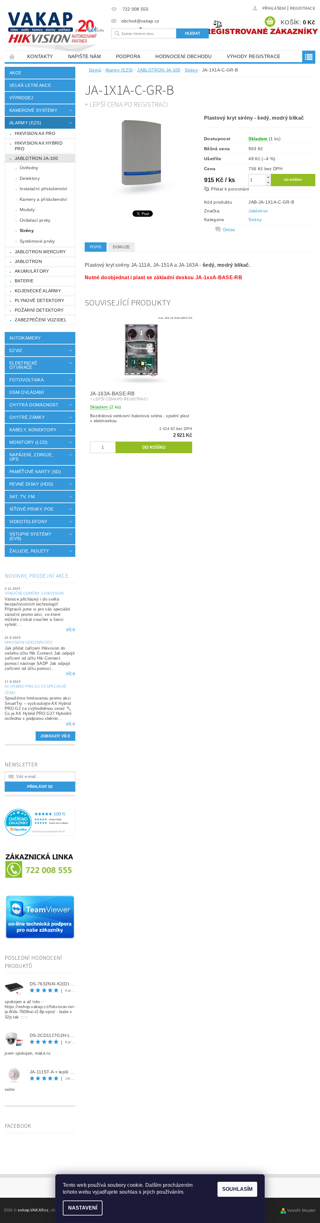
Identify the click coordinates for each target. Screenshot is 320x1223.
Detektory (30, 178)
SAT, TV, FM (22, 496)
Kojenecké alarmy (38, 290)
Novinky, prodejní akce (36, 576)
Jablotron (258, 210)
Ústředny (29, 167)
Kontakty (40, 56)
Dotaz (229, 229)
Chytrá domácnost (33, 404)
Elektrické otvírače (23, 365)
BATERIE (24, 280)
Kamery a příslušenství (43, 199)
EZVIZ (15, 350)
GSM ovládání (26, 392)
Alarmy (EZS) (25, 122)
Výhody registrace (253, 56)
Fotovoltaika (26, 379)
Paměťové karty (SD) (35, 471)
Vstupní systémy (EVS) (30, 536)
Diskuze (121, 247)
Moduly (27, 209)
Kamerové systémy (33, 110)
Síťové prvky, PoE (31, 509)
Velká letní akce (30, 85)
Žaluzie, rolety (29, 550)
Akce (15, 72)
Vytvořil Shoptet (301, 1210)
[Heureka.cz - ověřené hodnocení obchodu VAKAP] (40, 821)
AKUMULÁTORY (32, 271)
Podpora (128, 56)
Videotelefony (28, 521)
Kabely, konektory (32, 429)
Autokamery (25, 337)
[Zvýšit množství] (268, 177)
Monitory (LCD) (28, 442)
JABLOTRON (28, 261)
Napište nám (84, 56)
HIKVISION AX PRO (35, 133)
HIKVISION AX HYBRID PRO (38, 146)
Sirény (27, 230)
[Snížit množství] (268, 183)
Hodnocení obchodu (183, 56)
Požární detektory (39, 310)
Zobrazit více (55, 736)
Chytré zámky (27, 417)
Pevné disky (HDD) (31, 484)
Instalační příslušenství (44, 188)
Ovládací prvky (35, 220)
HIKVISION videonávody (29, 642)
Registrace (302, 8)
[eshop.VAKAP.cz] (56, 33)
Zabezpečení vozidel (41, 319)
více (70, 629)
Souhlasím (237, 1189)
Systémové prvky (37, 241)
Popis (96, 247)
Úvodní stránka (12, 56)
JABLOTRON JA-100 (36, 158)
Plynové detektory (39, 300)
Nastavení (82, 1208)
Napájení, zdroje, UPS (31, 457)
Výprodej (21, 97)
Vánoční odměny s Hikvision (34, 593)
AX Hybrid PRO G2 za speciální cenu (35, 689)
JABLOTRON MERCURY (40, 251)
